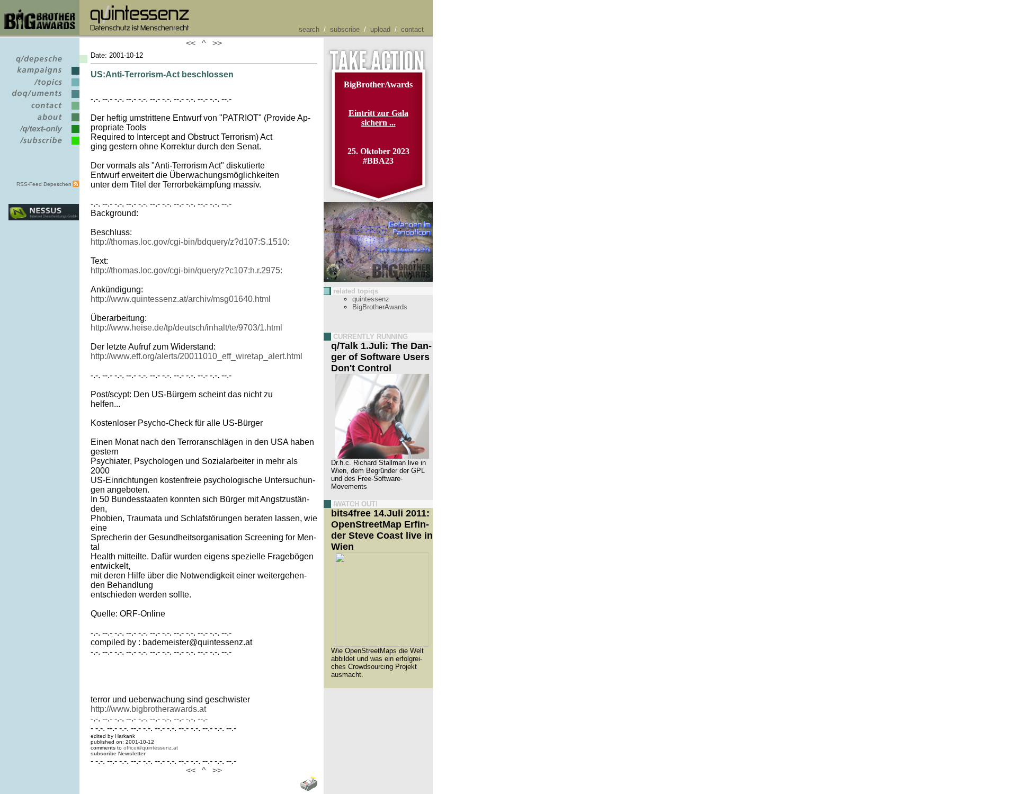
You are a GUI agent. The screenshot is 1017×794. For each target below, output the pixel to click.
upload (380, 29)
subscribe (345, 29)
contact (412, 29)
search (309, 29)
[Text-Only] (43, 133)
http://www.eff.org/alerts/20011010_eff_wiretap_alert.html (196, 356)
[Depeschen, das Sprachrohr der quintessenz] (43, 63)
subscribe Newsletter (118, 753)
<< (193, 43)
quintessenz (370, 299)
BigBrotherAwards (379, 307)
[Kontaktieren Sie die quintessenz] (43, 109)
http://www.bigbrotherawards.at (148, 708)
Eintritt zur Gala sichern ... (378, 118)
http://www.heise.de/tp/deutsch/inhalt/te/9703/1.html (186, 327)
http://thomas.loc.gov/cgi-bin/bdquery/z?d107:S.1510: (190, 241)
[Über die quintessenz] (43, 121)
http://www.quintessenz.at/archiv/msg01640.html (181, 299)
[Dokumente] (43, 98)
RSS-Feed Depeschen (44, 184)
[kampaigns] (43, 74)
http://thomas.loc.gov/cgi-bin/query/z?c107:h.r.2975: (186, 270)
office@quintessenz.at (150, 748)
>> (215, 43)
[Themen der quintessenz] (43, 86)
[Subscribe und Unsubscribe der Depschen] (43, 144)
